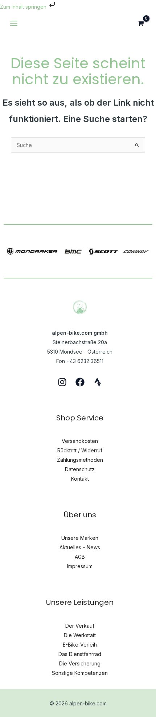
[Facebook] (80, 382)
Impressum (80, 566)
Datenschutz (80, 469)
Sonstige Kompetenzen (80, 673)
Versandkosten (80, 441)
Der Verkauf (79, 626)
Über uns (80, 515)
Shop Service (79, 418)
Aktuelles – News (79, 547)
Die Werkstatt (80, 635)
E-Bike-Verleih (80, 644)
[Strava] (97, 382)
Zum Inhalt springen (24, 7)
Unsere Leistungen (80, 602)
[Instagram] (62, 382)
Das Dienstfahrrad (79, 654)
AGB (80, 557)
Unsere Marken (79, 538)
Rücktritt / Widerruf (79, 450)
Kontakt (80, 479)
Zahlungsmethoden (80, 460)
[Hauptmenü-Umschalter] (14, 23)
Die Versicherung (79, 663)
